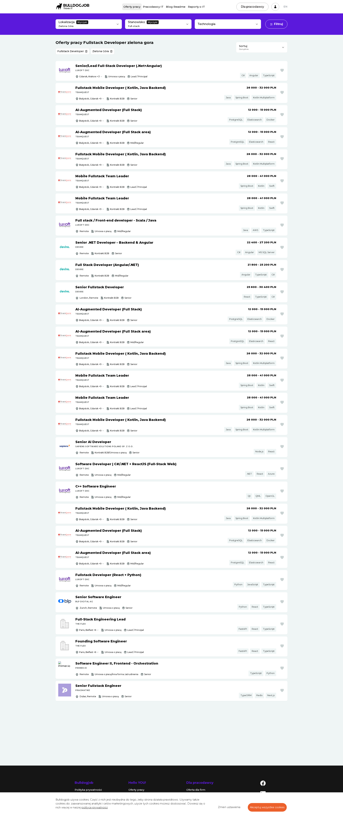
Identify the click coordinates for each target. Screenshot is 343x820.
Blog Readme (175, 6)
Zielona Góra (100, 51)
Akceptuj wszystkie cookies (267, 807)
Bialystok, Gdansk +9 (90, 98)
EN (285, 6)
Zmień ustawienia (229, 807)
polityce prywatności (94, 807)
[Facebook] (263, 783)
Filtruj (278, 24)
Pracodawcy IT (153, 6)
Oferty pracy (131, 6)
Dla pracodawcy (252, 6)
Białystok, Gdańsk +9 (90, 120)
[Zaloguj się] (275, 7)
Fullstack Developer (70, 51)
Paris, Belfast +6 (87, 630)
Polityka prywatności (88, 789)
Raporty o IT (196, 6)
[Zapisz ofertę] (282, 70)
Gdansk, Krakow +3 (89, 76)
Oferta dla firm (195, 789)
